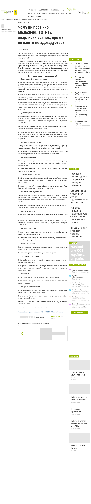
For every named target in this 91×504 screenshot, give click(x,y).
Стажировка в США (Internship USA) (78, 375)
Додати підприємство (79, 312)
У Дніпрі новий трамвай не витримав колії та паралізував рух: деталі (82, 97)
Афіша (62, 13)
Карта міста (37, 13)
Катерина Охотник (6, 30)
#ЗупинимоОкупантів (57, 312)
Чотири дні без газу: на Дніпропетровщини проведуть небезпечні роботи (82, 125)
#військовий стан (23, 312)
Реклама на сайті (71, 9)
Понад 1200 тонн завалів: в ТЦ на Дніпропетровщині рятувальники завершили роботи (82, 68)
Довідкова (44, 13)
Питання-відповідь (54, 13)
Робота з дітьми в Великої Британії (79, 398)
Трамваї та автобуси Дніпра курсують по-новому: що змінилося (78, 179)
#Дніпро (31, 312)
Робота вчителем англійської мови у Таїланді (79, 423)
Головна (2, 19)
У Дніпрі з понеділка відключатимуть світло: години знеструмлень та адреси (79, 215)
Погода (30, 13)
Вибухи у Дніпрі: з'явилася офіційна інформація (78, 232)
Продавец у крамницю (76, 410)
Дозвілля (57, 10)
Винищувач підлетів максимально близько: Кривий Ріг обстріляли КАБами (81, 82)
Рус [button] (80, 12)
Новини (33, 10)
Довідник (44, 10)
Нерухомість (31, 16)
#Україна (37, 312)
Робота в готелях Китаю (78, 446)
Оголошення (69, 13)
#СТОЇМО (47, 312)
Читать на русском (23, 49)
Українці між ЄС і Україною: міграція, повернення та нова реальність (79, 258)
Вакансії (38, 16)
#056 (42, 312)
